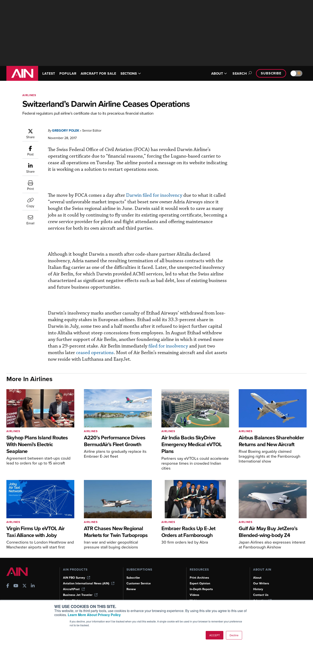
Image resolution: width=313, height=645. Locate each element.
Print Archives (199, 578)
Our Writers (261, 583)
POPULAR (67, 73)
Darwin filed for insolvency (154, 195)
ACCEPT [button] (214, 635)
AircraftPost (71, 589)
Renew (131, 589)
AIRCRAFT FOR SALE (98, 73)
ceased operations (95, 353)
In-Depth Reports (201, 589)
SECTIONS (129, 73)
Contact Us (260, 595)
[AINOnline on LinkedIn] (33, 586)
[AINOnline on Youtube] (15, 586)
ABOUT (217, 73)
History (258, 589)
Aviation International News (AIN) (86, 583)
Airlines (29, 95)
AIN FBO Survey (74, 578)
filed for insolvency (168, 346)
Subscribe (271, 73)
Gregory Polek (65, 130)
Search (240, 73)
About (257, 578)
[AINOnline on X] (24, 586)
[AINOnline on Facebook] (7, 586)
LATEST (48, 73)
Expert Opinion (200, 583)
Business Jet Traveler (77, 595)
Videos (194, 595)
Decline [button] (234, 635)
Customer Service (138, 583)
